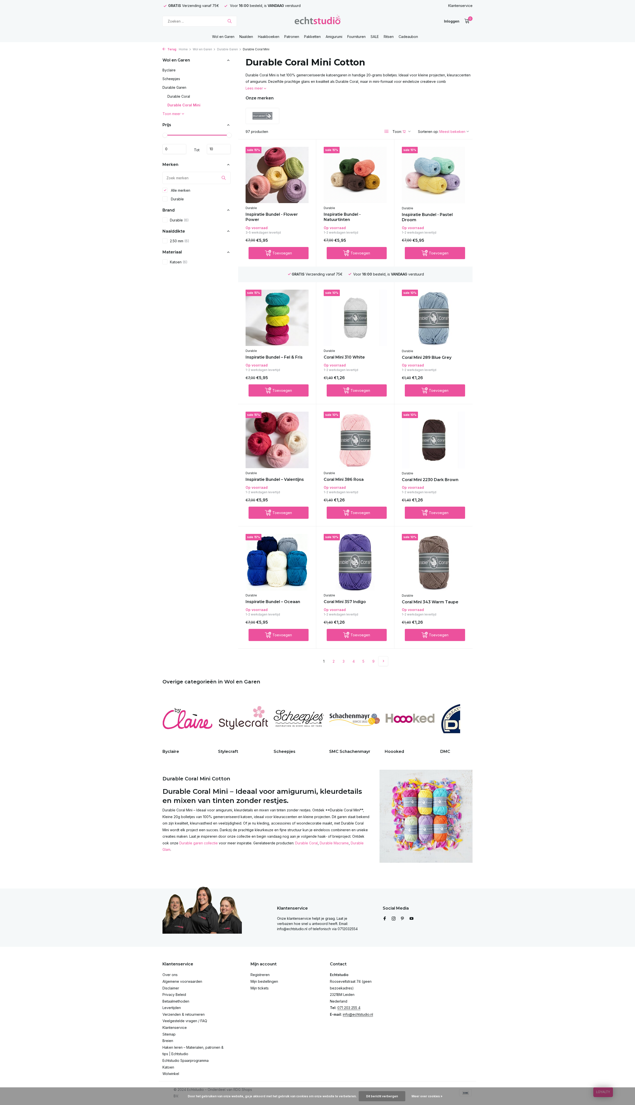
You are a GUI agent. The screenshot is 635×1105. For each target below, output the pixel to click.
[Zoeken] (229, 21)
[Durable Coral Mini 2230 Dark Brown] (433, 440)
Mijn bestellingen (264, 981)
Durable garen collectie (198, 843)
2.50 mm (179, 241)
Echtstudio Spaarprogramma (185, 1060)
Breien (167, 1041)
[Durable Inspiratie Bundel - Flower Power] (277, 175)
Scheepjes (171, 79)
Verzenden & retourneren (183, 1014)
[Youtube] (411, 919)
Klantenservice (460, 5)
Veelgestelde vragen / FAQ (184, 1021)
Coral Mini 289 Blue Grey (426, 357)
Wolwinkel (170, 1074)
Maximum (219, 149)
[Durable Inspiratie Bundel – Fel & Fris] (277, 318)
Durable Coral (178, 96)
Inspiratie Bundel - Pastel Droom (427, 217)
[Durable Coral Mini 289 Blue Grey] (433, 318)
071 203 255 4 (348, 1008)
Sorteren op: (428, 131)
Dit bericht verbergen (382, 1096)
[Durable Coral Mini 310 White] (355, 318)
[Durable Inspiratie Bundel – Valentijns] (277, 440)
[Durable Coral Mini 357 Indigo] (355, 562)
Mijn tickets (260, 988)
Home (183, 49)
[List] (386, 131)
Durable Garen (227, 49)
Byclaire (169, 70)
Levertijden (171, 1008)
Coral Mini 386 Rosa (344, 479)
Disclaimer (170, 988)
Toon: (397, 131)
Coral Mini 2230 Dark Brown (430, 479)
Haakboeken (268, 36)
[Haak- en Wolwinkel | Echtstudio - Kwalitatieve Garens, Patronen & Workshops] (317, 21)
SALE (375, 36)
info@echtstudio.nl (358, 1014)
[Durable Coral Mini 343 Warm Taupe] (433, 562)
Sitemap (169, 1034)
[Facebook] (385, 919)
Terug (171, 49)
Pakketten (312, 36)
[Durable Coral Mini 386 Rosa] (355, 440)
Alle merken (180, 190)
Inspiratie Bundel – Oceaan (273, 601)
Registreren (260, 975)
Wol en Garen (223, 36)
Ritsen (389, 36)
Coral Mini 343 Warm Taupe (430, 602)
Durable (177, 199)
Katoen (179, 262)
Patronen (291, 36)
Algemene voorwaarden (182, 981)
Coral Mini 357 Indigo (345, 601)
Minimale (174, 149)
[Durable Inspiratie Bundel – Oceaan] (277, 562)
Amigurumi (334, 36)
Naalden (246, 36)
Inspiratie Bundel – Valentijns (275, 479)
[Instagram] (394, 919)
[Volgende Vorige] (383, 661)
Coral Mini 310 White (344, 357)
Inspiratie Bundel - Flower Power (272, 217)
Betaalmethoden (175, 1001)
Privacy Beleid (174, 994)
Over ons (170, 975)
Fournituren (356, 36)
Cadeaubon (408, 36)
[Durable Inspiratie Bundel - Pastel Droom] (433, 175)
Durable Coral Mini (183, 105)
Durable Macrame (334, 843)
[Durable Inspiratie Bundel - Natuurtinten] (355, 175)
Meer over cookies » (427, 1096)
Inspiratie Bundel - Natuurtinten (342, 217)
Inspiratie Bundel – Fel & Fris (274, 357)
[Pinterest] (403, 919)
